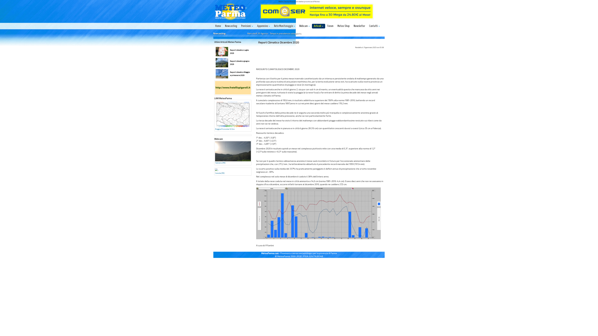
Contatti (373, 26)
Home (218, 26)
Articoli (318, 26)
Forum (330, 26)
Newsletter (359, 26)
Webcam (303, 26)
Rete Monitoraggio (284, 26)
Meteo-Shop (343, 26)
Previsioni (246, 26)
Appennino (262, 26)
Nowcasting (231, 26)
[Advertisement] (320, 59)
